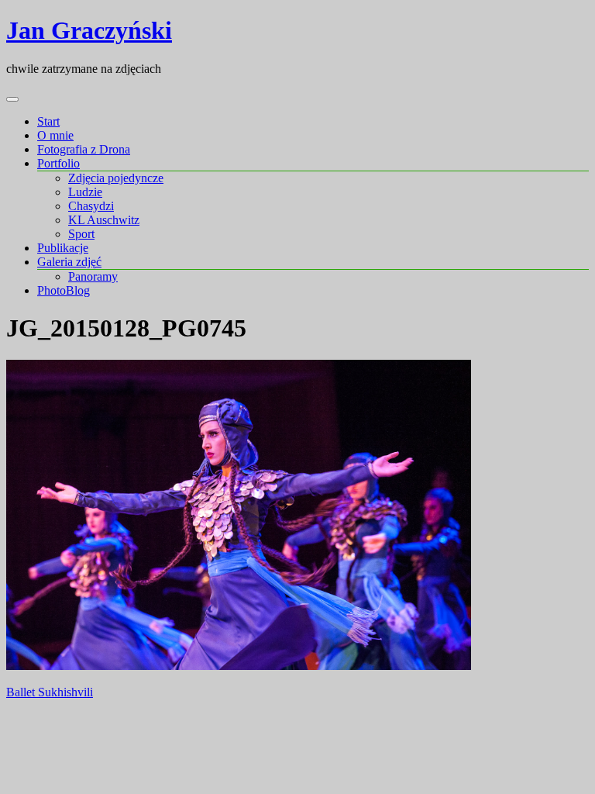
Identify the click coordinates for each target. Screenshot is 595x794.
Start (48, 121)
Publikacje (62, 247)
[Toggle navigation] (12, 99)
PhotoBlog (63, 290)
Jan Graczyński (89, 30)
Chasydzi (91, 205)
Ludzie (85, 191)
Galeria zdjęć (69, 261)
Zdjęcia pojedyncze (115, 178)
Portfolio (58, 163)
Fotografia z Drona (83, 149)
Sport (81, 233)
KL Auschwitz (103, 219)
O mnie (55, 135)
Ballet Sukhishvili (49, 692)
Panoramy (93, 276)
